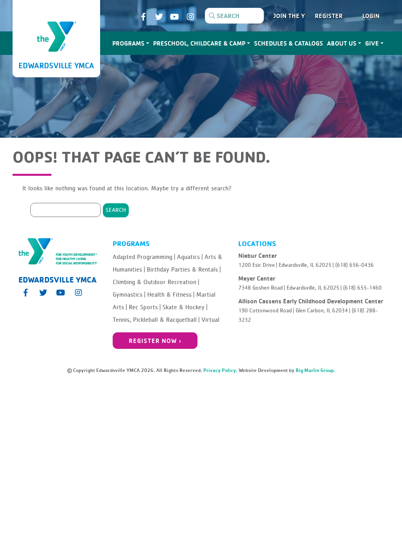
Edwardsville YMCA (56, 65)
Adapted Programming (144, 257)
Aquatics (190, 257)
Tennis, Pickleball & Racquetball (156, 320)
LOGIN (371, 16)
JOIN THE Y (289, 16)
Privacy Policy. (220, 370)
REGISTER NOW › (155, 341)
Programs (128, 43)
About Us (341, 43)
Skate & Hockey (185, 307)
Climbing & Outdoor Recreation (156, 282)
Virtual (210, 320)
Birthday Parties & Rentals (184, 269)
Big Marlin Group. (315, 370)
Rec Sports (145, 307)
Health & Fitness (170, 295)
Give (372, 43)
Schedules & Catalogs (288, 43)
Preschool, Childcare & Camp (199, 43)
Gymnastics (129, 295)
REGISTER (329, 16)
